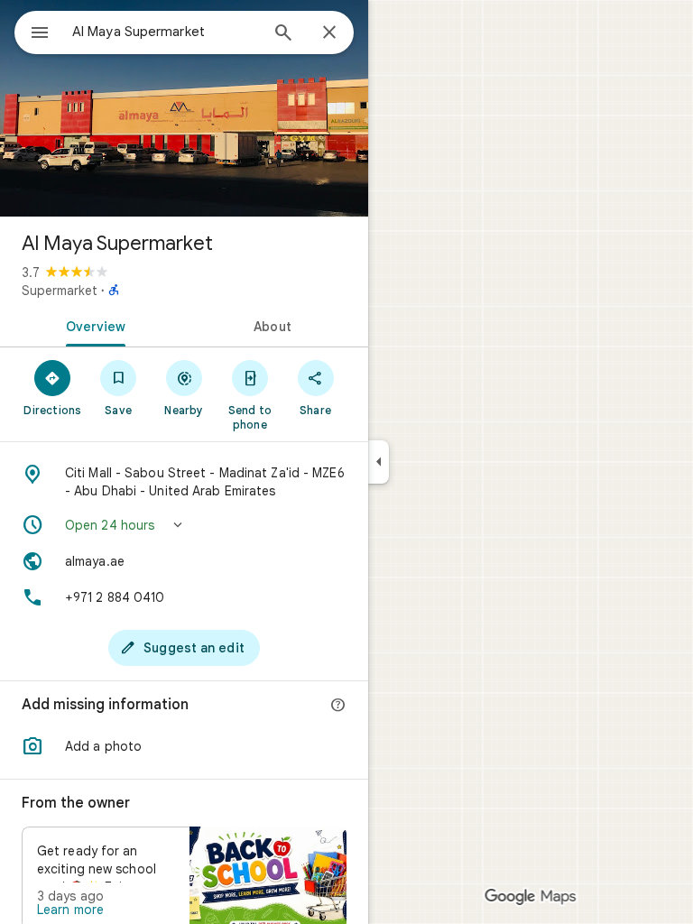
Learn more (70, 909)
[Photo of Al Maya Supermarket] (184, 108)
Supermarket (59, 290)
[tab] (92, 324)
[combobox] (165, 31)
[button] (184, 525)
